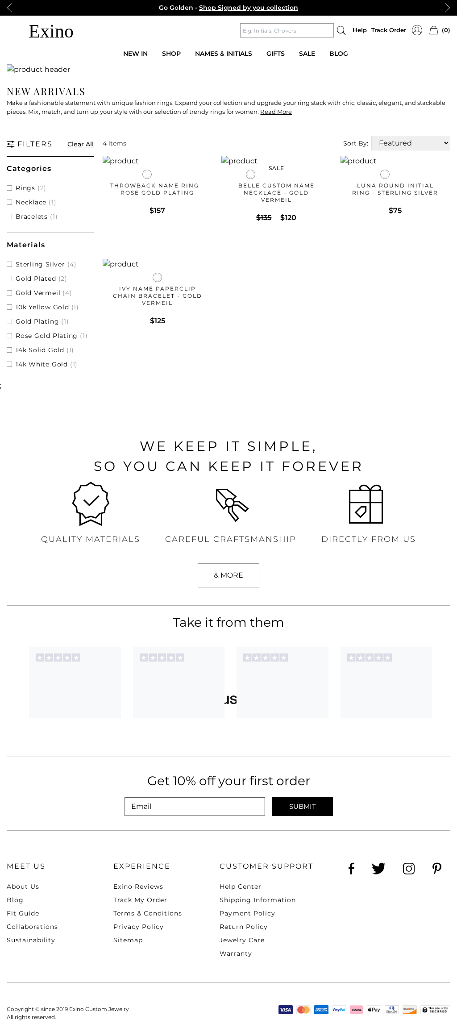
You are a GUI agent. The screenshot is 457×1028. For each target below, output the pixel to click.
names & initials (223, 54)
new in (135, 54)
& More (228, 575)
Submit (302, 806)
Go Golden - (228, 8)
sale (307, 54)
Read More (275, 111)
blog (338, 54)
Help (360, 29)
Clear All (80, 144)
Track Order (388, 29)
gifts (275, 54)
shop (171, 54)
